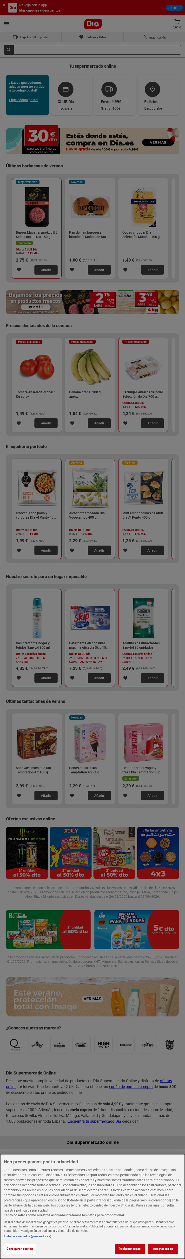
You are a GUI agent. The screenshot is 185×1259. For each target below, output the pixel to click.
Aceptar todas (163, 1248)
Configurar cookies (20, 1248)
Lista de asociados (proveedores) (27, 1236)
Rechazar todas (130, 1248)
